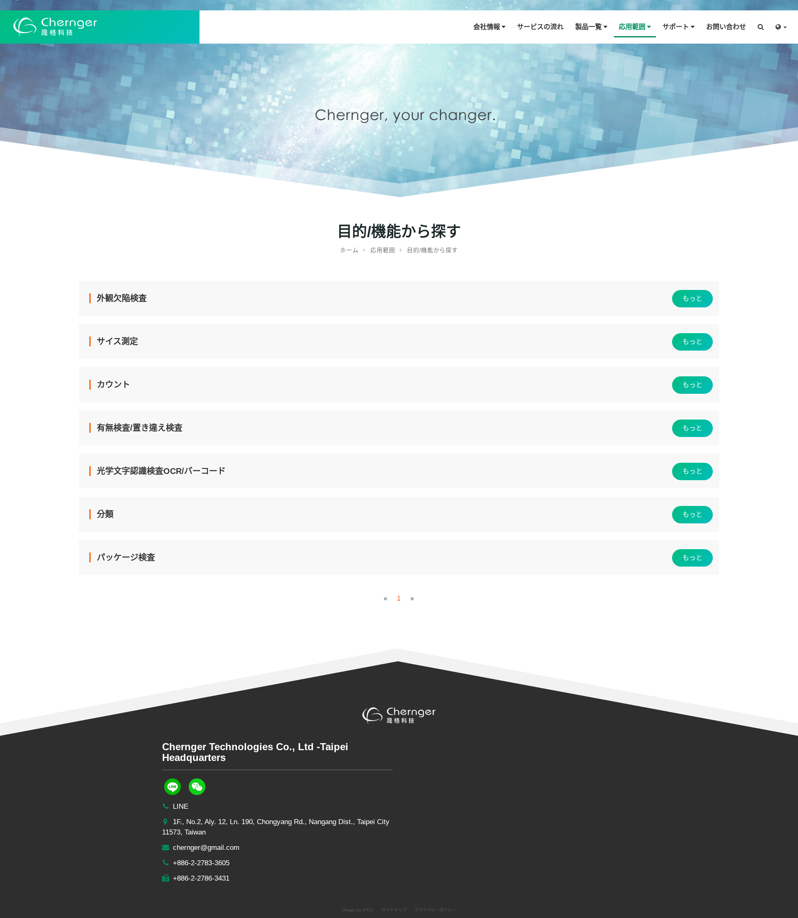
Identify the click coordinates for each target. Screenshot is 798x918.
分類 (105, 514)
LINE (179, 806)
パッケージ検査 (126, 557)
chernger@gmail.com (205, 848)
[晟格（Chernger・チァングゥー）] (55, 26)
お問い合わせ (726, 26)
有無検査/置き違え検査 (139, 427)
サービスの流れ (540, 26)
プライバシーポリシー (435, 910)
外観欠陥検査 (122, 298)
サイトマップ (394, 910)
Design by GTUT (358, 910)
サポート (677, 26)
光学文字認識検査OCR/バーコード (161, 471)
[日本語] (781, 23)
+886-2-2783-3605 (200, 863)
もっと (692, 298)
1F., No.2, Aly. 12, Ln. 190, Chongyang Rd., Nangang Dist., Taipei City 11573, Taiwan (275, 827)
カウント (113, 384)
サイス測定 (117, 341)
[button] (761, 23)
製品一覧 (589, 26)
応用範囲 (633, 26)
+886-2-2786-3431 (200, 878)
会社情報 (487, 26)
